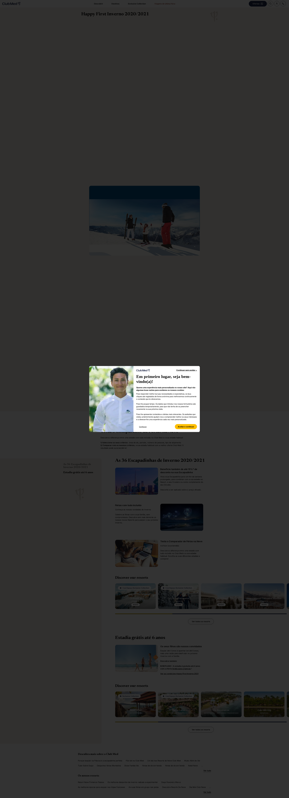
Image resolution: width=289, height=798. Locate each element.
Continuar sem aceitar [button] (186, 370)
